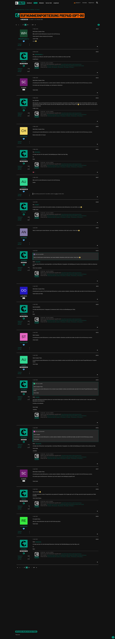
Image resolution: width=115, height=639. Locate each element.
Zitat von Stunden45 (39, 431)
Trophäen (19, 44)
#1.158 (97, 489)
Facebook (55, 67)
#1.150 (97, 250)
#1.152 (97, 304)
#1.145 (97, 126)
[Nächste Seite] (35, 25)
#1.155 (97, 380)
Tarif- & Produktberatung (61, 65)
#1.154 (97, 355)
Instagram (61, 67)
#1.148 (97, 202)
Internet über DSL (76, 65)
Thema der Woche (51, 115)
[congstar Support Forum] (20, 3)
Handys (84, 114)
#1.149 (97, 227)
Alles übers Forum (51, 504)
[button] (77, 2)
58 (25, 24)
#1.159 (97, 516)
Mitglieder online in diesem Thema (26, 632)
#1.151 (97, 286)
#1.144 (97, 98)
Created (49, 67)
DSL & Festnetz (79, 114)
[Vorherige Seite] (16, 25)
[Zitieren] (97, 46)
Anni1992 (38, 261)
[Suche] (97, 2)
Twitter (68, 115)
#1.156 (97, 427)
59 (27, 24)
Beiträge (19, 45)
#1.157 (97, 469)
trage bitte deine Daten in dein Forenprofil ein (71, 113)
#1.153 (97, 332)
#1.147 (97, 177)
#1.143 (97, 77)
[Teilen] (99, 25)
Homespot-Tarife (71, 114)
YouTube (67, 67)
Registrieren (91, 2)
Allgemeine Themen (51, 114)
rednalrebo (38, 541)
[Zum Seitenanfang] (113, 637)
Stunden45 (38, 443)
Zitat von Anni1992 (39, 254)
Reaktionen (20, 68)
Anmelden (84, 2)
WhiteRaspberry (39, 54)
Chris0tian (37, 152)
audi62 (56, 193)
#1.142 (97, 51)
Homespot (69, 65)
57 (23, 24)
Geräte (82, 65)
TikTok (71, 67)
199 (32, 24)
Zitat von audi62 (38, 383)
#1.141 (97, 29)
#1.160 (97, 539)
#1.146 (97, 149)
